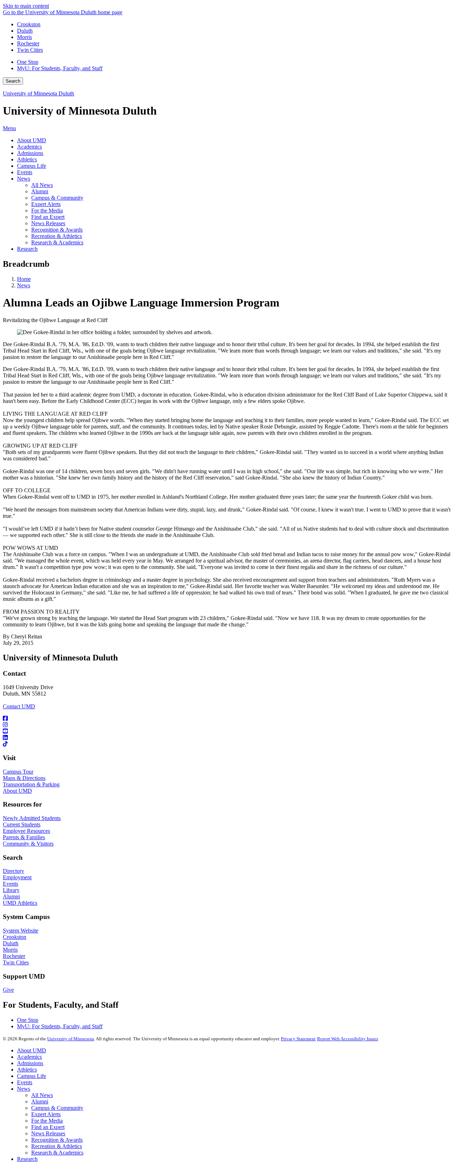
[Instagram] (227, 725)
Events (10, 884)
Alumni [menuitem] (39, 191)
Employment (17, 877)
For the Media (47, 1121)
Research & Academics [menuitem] (57, 242)
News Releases (48, 1133)
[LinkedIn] (227, 738)
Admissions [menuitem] (30, 153)
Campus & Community (57, 1108)
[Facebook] (227, 718)
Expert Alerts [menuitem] (46, 204)
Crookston (28, 24)
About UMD (17, 791)
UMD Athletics (20, 903)
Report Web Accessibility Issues (347, 1038)
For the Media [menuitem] (47, 210)
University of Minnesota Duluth (38, 93)
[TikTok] (227, 744)
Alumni (11, 896)
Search (13, 81)
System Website (20, 931)
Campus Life (31, 1076)
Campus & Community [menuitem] (57, 198)
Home (24, 279)
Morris (24, 37)
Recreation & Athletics (56, 1146)
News (23, 285)
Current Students (21, 824)
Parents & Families (24, 837)
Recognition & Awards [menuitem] (57, 230)
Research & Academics (57, 1153)
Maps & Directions (24, 778)
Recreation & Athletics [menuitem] (56, 236)
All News (42, 1095)
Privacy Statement (298, 1038)
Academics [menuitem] (29, 147)
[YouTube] (227, 731)
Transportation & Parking (31, 784)
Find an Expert (48, 1127)
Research (27, 1159)
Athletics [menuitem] (27, 159)
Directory (13, 871)
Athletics (27, 1070)
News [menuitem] (23, 179)
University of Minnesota (70, 1038)
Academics (29, 1057)
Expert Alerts (46, 1114)
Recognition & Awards (57, 1140)
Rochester (28, 43)
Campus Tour (18, 772)
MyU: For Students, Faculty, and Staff (60, 68)
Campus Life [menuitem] (31, 166)
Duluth (25, 31)
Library (11, 890)
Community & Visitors (28, 844)
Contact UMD (19, 706)
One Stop (27, 62)
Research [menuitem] (27, 249)
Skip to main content (26, 6)
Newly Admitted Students (32, 818)
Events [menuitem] (24, 172)
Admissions (30, 1063)
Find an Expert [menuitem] (48, 217)
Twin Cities (30, 50)
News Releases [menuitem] (48, 223)
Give (8, 990)
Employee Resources (26, 831)
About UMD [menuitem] (31, 140)
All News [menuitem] (42, 185)
